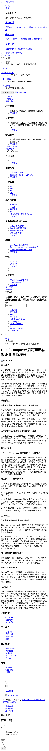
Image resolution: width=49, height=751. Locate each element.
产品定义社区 (10, 656)
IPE (11, 193)
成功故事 (9, 667)
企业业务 (9, 653)
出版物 (8, 672)
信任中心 (9, 632)
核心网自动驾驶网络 (18, 228)
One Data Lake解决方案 (19, 245)
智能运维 (13, 209)
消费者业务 (10, 648)
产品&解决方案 (11, 146)
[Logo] (20, 92)
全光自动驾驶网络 (17, 231)
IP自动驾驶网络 (16, 233)
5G (11, 161)
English (8, 6)
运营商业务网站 (7, 2)
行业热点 (9, 99)
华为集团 (9, 651)
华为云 (8, 658)
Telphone (8, 734)
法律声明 (9, 706)
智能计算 (13, 262)
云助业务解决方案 (17, 282)
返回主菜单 (5, 55)
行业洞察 (9, 96)
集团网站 (9, 22)
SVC (12, 189)
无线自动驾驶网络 (17, 226)
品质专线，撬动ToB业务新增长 (22, 175)
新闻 (7, 639)
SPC (11, 187)
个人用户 (9, 34)
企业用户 (9, 44)
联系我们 (9, 711)
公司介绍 (9, 634)
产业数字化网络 (16, 172)
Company (9, 732)
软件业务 (13, 204)
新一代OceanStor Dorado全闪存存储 (24, 247)
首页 (7, 339)
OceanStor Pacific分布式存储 (21, 250)
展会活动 (9, 637)
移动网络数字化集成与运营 (21, 214)
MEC (12, 191)
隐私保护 (9, 709)
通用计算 (13, 264)
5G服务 (13, 207)
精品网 (12, 212)
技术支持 (9, 287)
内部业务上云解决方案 (19, 280)
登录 (7, 8)
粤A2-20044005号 (29, 700)
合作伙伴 (9, 622)
